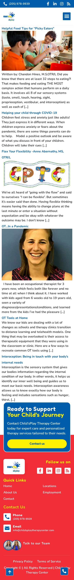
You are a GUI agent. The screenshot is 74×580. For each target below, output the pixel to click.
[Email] (7, 528)
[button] (67, 16)
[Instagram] (62, 4)
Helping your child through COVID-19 (29, 113)
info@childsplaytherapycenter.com (33, 530)
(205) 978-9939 (22, 519)
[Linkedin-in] (55, 4)
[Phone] (7, 517)
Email (17, 526)
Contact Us (14, 507)
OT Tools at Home (15, 318)
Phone (18, 515)
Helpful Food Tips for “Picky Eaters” (28, 28)
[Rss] (69, 4)
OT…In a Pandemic (15, 226)
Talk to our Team (36, 543)
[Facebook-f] (48, 4)
